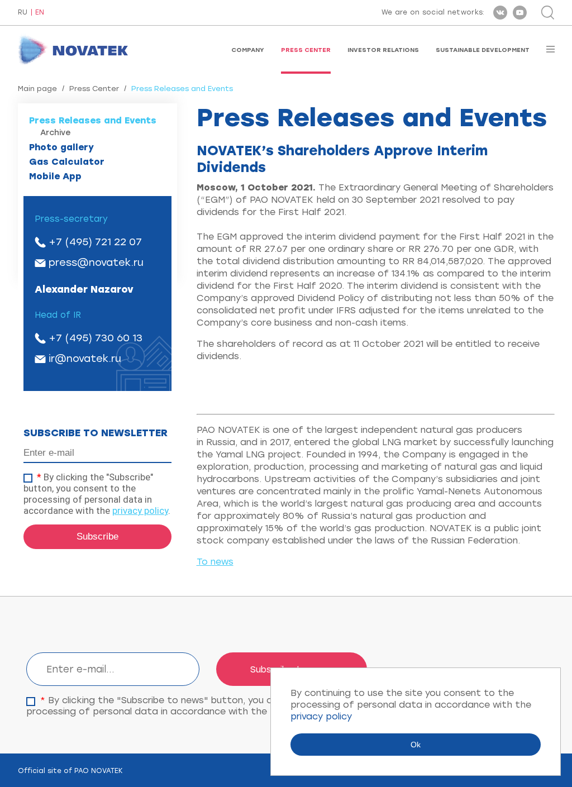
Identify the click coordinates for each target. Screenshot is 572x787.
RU (22, 12)
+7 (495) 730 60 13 (95, 338)
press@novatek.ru (96, 262)
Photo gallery (61, 147)
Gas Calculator (66, 161)
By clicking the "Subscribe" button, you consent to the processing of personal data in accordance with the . (96, 493)
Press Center (306, 50)
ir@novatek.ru (85, 358)
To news (215, 561)
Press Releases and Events (92, 120)
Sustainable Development (483, 50)
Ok (416, 744)
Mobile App (55, 176)
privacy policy (140, 510)
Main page (37, 88)
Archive (55, 132)
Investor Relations (383, 50)
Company (247, 50)
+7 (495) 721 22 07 (95, 242)
